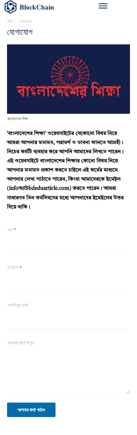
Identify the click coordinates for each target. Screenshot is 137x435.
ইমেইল (14, 267)
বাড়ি (9, 21)
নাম (11, 229)
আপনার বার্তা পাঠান (31, 409)
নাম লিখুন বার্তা (17, 305)
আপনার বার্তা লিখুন (20, 343)
